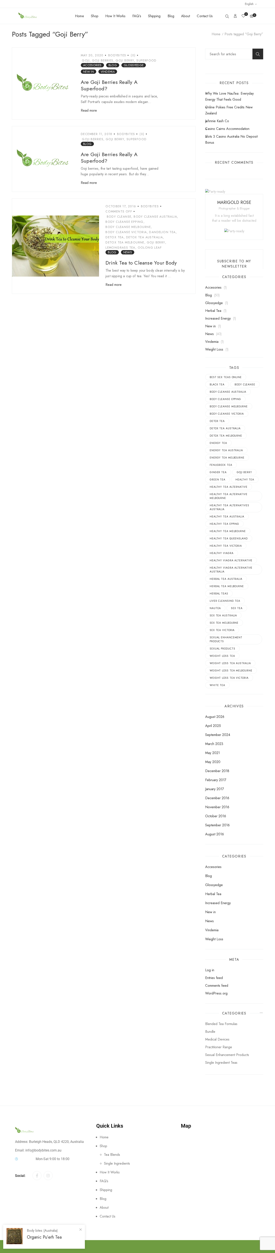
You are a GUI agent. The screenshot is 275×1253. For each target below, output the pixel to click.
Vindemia (108, 71)
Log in (209, 970)
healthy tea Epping (224, 524)
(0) (133, 55)
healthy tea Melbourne (228, 531)
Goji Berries (102, 60)
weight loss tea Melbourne (231, 671)
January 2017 (214, 789)
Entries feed (214, 977)
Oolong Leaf (150, 247)
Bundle (210, 1031)
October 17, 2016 (120, 206)
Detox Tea (114, 237)
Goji (86, 60)
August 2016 (214, 834)
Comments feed (216, 985)
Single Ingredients (117, 1163)
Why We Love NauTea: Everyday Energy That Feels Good (229, 96)
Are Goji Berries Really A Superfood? (109, 85)
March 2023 (214, 743)
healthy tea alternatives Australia (229, 507)
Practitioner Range (218, 1047)
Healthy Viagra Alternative (231, 560)
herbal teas (219, 594)
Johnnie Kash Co (217, 121)
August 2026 (214, 716)
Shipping (154, 16)
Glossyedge (134, 65)
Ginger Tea (218, 472)
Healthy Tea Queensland (229, 538)
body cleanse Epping (124, 222)
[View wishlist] (243, 16)
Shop (94, 16)
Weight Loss (214, 349)
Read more (89, 110)
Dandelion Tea (162, 232)
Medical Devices (217, 1039)
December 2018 (217, 770)
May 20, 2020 (92, 55)
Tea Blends (112, 1154)
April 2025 (213, 725)
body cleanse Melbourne (128, 227)
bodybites (117, 55)
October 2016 (215, 816)
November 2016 (217, 807)
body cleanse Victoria (126, 232)
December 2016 (217, 798)
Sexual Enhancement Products (226, 639)
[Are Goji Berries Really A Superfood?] (43, 83)
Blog (171, 16)
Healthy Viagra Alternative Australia (231, 570)
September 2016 (217, 825)
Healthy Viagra (222, 553)
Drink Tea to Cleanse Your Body (141, 262)
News (127, 252)
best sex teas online (226, 377)
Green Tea (217, 480)
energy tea (218, 443)
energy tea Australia (226, 450)
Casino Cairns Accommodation (227, 128)
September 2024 (217, 734)
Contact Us (205, 16)
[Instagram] (48, 1175)
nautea (215, 608)
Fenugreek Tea (221, 465)
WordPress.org (216, 993)
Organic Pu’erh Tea (44, 1237)
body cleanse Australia (155, 216)
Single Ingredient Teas (221, 1062)
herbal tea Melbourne (227, 586)
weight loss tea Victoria (229, 678)
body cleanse (119, 216)
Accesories (92, 65)
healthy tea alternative (229, 487)
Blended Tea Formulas (221, 1023)
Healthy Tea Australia (227, 517)
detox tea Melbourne (124, 242)
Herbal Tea (213, 310)
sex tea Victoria (222, 630)
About (185, 16)
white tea (217, 685)
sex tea (236, 608)
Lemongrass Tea (120, 247)
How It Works (115, 16)
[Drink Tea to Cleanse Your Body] (55, 246)
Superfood (146, 60)
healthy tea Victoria (226, 546)
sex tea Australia (223, 615)
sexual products (222, 649)
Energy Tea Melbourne (227, 458)
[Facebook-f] (36, 1175)
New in (88, 71)
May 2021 (212, 752)
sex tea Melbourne (224, 623)
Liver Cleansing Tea (225, 601)
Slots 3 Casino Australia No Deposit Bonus (231, 139)
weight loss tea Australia (230, 663)
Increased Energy (218, 318)
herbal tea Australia (226, 579)
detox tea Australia (144, 237)
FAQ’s (136, 16)
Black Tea (217, 384)
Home (79, 16)
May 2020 (212, 761)
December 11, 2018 (96, 134)
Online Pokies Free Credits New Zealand (229, 110)
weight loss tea (222, 656)
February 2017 (215, 779)
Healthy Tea (244, 480)
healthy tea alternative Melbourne (229, 496)
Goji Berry (125, 60)
